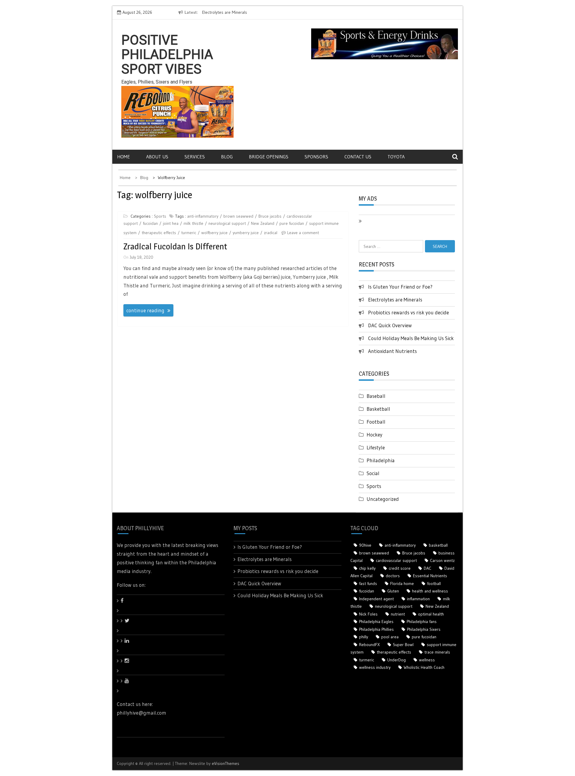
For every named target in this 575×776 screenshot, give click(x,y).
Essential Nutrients (430, 575)
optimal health (431, 614)
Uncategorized (383, 499)
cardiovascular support (396, 560)
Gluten (393, 591)
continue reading (145, 310)
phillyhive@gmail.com (141, 713)
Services (194, 157)
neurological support (227, 223)
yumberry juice (246, 232)
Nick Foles (368, 614)
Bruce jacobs (270, 216)
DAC (427, 568)
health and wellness (430, 591)
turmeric (188, 232)
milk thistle (193, 223)
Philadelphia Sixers (424, 629)
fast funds (368, 583)
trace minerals (437, 652)
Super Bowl (403, 644)
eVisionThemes (225, 763)
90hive (365, 545)
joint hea (170, 223)
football (434, 583)
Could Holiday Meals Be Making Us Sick (411, 338)
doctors (393, 575)
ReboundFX (369, 644)
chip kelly (367, 568)
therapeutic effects (159, 232)
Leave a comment (303, 232)
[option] (257, 12)
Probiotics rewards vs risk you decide (408, 312)
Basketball (378, 409)
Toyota (396, 157)
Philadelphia (381, 460)
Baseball (376, 396)
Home (123, 157)
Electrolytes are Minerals (224, 12)
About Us (157, 157)
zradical (270, 232)
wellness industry (375, 667)
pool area (390, 636)
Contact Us (357, 157)
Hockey (374, 434)
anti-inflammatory (202, 216)
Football (376, 422)
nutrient (398, 614)
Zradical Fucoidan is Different (175, 246)
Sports (160, 216)
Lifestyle (376, 447)
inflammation (418, 598)
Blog (227, 157)
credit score (400, 568)
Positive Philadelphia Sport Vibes (167, 54)
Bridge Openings (268, 157)
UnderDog (396, 660)
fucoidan (150, 223)
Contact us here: (135, 704)
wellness (427, 660)
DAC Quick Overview (390, 325)
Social (373, 473)
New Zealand (262, 223)
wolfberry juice (214, 232)
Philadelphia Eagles (376, 621)
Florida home (402, 583)
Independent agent (376, 598)
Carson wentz (442, 560)
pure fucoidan (291, 223)
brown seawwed (238, 216)
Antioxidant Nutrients (392, 351)
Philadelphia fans (422, 621)
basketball (438, 545)
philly (363, 636)
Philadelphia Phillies (376, 629)
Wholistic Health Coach (424, 667)
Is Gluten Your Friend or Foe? (400, 287)
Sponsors (316, 157)
